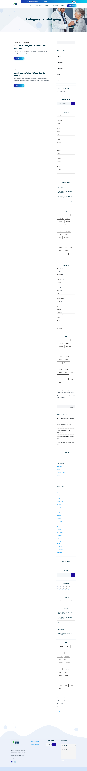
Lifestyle (66, 244)
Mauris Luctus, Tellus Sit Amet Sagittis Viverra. (29, 74)
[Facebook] (73, 2)
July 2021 (59, 475)
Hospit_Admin (18, 42)
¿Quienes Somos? (38, 5)
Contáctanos (71, 5)
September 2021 (61, 472)
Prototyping (59, 155)
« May (58, 711)
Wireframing (59, 174)
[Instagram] (75, 2)
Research (59, 158)
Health (58, 134)
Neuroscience (60, 145)
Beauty (67, 218)
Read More (18, 58)
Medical (60, 247)
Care (58, 117)
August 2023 (60, 469)
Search (71, 43)
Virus (60, 257)
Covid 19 (60, 234)
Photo (66, 247)
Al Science (61, 218)
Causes (65, 227)
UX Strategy (59, 172)
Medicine (59, 142)
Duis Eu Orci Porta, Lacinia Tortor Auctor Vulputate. (30, 47)
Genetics (59, 128)
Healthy (58, 136)
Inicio (31, 5)
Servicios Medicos (54, 5)
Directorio (46, 5)
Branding (60, 224)
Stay (66, 253)
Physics (58, 153)
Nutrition (58, 147)
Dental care (59, 120)
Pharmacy (59, 150)
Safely (66, 250)
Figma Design (59, 126)
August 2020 (60, 478)
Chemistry (60, 231)
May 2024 (59, 466)
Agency (67, 214)
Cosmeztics (68, 231)
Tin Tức (58, 166)
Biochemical (61, 221)
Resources (59, 161)
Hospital (58, 139)
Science (60, 253)
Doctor (58, 123)
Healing (58, 131)
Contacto (62, 5)
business (67, 224)
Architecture (59, 115)
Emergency (66, 237)
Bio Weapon (68, 221)
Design (66, 234)
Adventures (61, 214)
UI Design (59, 169)
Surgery (58, 164)
